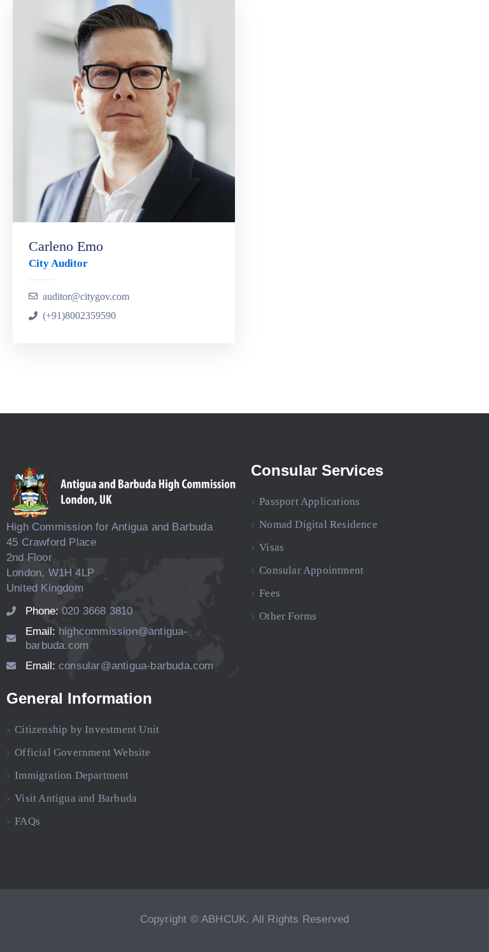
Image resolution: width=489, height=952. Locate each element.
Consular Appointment (311, 570)
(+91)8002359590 (79, 315)
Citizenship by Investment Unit (87, 729)
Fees (269, 593)
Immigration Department (72, 775)
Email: (119, 666)
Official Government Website (82, 752)
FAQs (27, 821)
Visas (271, 547)
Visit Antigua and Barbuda (76, 798)
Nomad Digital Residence (318, 524)
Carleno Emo (66, 246)
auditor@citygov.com (86, 296)
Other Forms (287, 616)
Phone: (79, 611)
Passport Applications (309, 501)
